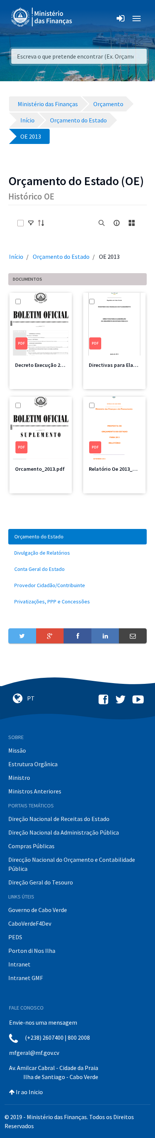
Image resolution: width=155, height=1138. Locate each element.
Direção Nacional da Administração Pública (63, 832)
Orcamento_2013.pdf (40, 468)
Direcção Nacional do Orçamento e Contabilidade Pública (71, 864)
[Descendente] (43, 223)
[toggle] (31, 223)
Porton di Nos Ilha (31, 950)
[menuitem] (77, 536)
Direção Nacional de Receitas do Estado (58, 819)
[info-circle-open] (117, 223)
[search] (102, 223)
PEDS (15, 937)
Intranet (19, 964)
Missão (17, 750)
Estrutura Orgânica (33, 764)
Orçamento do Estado (61, 256)
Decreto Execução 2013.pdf (46, 365)
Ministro (19, 777)
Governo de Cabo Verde (37, 910)
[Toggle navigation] (84, 18)
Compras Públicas (31, 846)
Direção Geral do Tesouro (40, 882)
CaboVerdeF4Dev (29, 923)
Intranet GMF (25, 978)
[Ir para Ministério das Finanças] (42, 17)
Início (16, 256)
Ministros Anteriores (34, 791)
